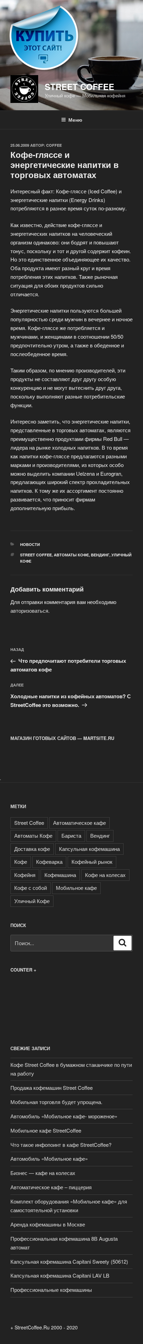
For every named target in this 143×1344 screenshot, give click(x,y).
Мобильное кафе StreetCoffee (45, 1130)
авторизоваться (29, 610)
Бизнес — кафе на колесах (42, 1172)
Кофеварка (49, 861)
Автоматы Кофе (71, 554)
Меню (75, 119)
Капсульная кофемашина (89, 848)
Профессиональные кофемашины (51, 1289)
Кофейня (24, 874)
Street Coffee (79, 86)
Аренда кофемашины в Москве (47, 1224)
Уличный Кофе (32, 900)
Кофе (20, 861)
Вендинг (100, 554)
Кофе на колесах (105, 874)
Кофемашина (60, 874)
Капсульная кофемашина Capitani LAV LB (59, 1275)
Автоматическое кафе (79, 822)
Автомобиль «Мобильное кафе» (49, 1158)
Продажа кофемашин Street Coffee (51, 1087)
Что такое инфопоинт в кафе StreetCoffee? (60, 1144)
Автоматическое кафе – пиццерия (51, 1187)
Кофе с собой (30, 887)
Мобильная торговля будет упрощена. (56, 1101)
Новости (30, 544)
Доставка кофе (32, 848)
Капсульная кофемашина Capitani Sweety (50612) (69, 1261)
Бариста (71, 835)
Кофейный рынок (92, 861)
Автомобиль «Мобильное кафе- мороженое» (63, 1116)
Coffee (54, 145)
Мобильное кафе (76, 887)
